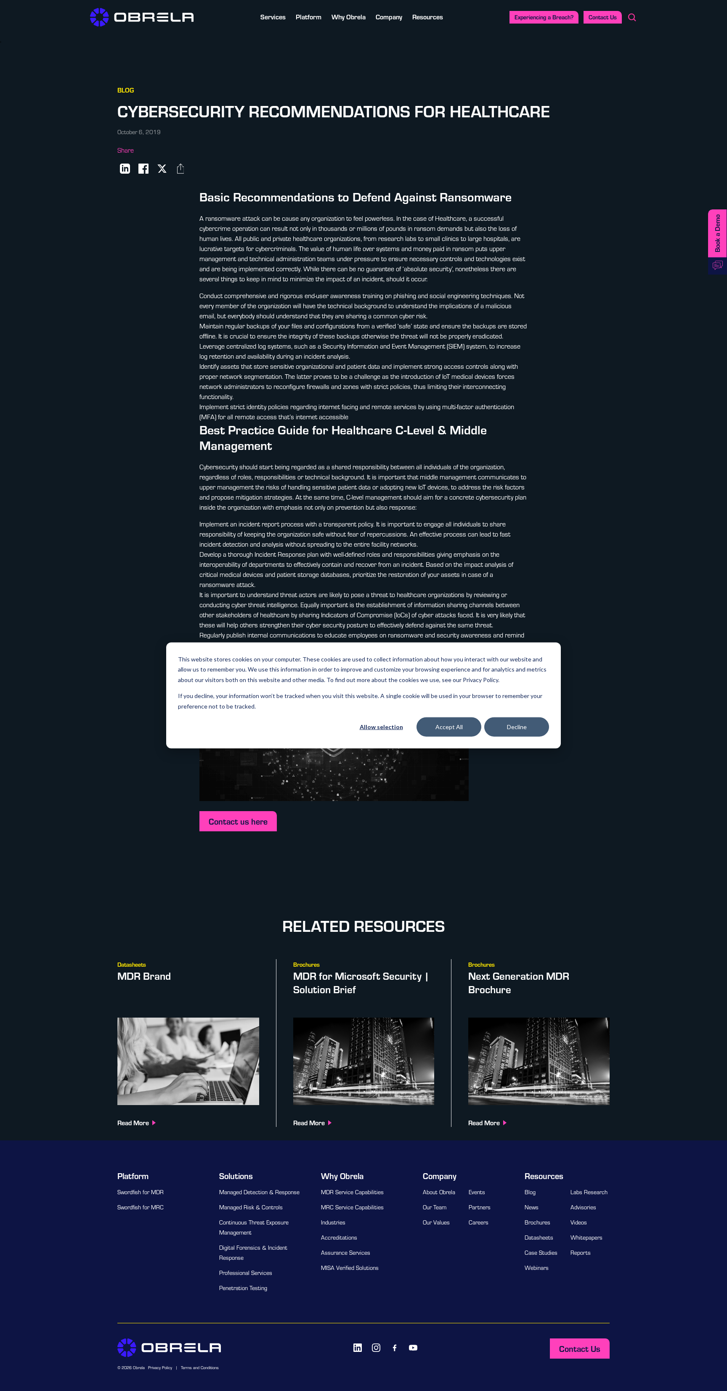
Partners (480, 1207)
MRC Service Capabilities (352, 1207)
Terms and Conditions (200, 1367)
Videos (578, 1222)
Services (273, 16)
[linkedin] (357, 1347)
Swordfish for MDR (140, 1192)
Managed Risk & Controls (251, 1207)
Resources (427, 16)
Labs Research (589, 1192)
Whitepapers (586, 1237)
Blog (530, 1192)
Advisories (583, 1207)
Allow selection (381, 726)
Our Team (434, 1207)
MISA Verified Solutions (350, 1268)
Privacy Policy (160, 1367)
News (532, 1207)
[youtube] (413, 1347)
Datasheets (539, 1237)
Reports (580, 1252)
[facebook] (394, 1347)
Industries (333, 1222)
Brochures (537, 1222)
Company (389, 16)
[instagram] (376, 1347)
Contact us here (238, 821)
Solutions (236, 1175)
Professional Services (245, 1273)
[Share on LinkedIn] (125, 168)
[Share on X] (162, 168)
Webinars (537, 1268)
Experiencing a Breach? (544, 17)
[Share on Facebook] (143, 168)
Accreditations (339, 1237)
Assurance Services (345, 1252)
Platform (308, 16)
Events (477, 1192)
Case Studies (541, 1252)
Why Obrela (349, 16)
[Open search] (632, 17)
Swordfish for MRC (140, 1207)
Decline (517, 726)
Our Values (436, 1222)
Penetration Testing (243, 1288)
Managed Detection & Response (259, 1192)
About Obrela (439, 1192)
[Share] (180, 168)
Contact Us (603, 17)
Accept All (449, 726)
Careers (478, 1222)
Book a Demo (717, 233)
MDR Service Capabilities (352, 1192)
